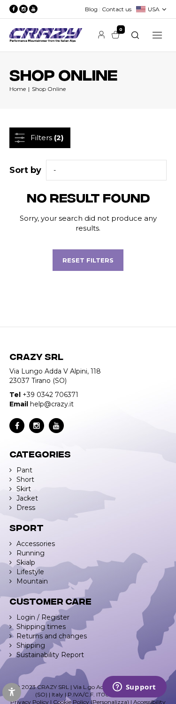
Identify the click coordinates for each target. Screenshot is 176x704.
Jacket (27, 498)
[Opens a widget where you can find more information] (134, 687)
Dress (25, 507)
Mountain (32, 581)
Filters (47, 137)
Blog (91, 9)
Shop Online (49, 88)
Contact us (116, 9)
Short (25, 479)
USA (154, 9)
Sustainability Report (50, 655)
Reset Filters (88, 260)
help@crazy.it (52, 404)
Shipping (30, 645)
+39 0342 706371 (50, 394)
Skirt (23, 489)
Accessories (35, 543)
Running (30, 553)
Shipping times (41, 626)
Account (101, 34)
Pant (24, 470)
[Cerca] (135, 35)
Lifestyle (30, 572)
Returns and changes (51, 636)
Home (17, 88)
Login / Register (42, 617)
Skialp (25, 562)
